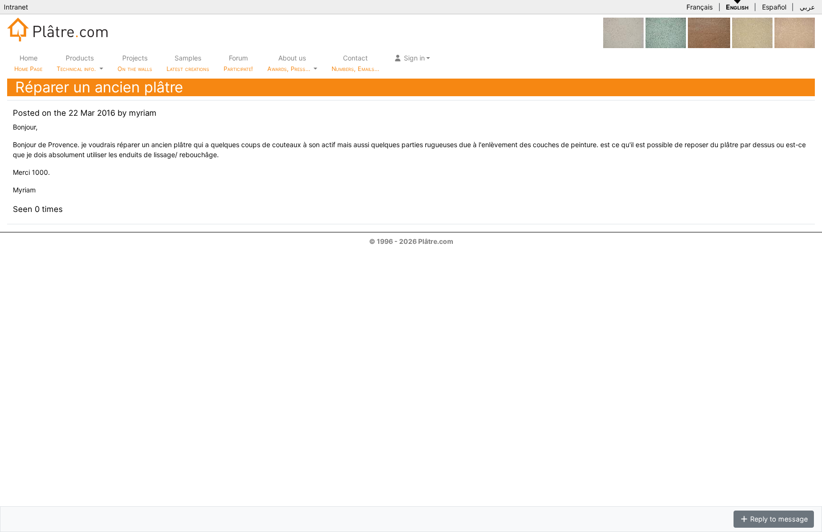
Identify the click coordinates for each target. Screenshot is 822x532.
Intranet (16, 7)
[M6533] (752, 32)
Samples (187, 63)
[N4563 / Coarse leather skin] (709, 32)
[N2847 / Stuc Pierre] (623, 32)
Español (774, 7)
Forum (238, 63)
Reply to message (778, 519)
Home (28, 63)
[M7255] (666, 32)
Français (699, 7)
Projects (134, 63)
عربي (807, 7)
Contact (355, 63)
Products (76, 63)
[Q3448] (794, 32)
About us (289, 63)
